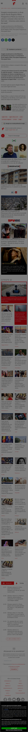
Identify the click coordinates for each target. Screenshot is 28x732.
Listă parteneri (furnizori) (4, 725)
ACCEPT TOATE (14, 728)
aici (15, 714)
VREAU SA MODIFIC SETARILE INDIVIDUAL (14, 729)
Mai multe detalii (6, 709)
